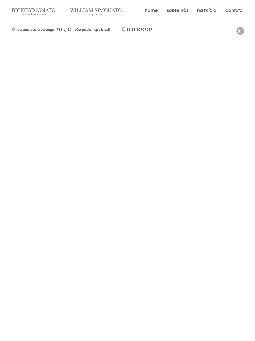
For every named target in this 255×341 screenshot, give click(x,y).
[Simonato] (38, 12)
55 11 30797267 (139, 29)
